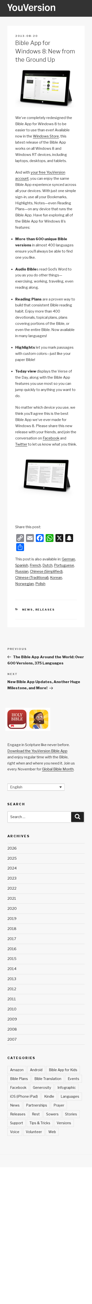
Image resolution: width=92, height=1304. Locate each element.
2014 (11, 969)
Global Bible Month (58, 769)
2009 (12, 1019)
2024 (12, 868)
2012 (11, 989)
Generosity (42, 1087)
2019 (11, 918)
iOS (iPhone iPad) (24, 1096)
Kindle (49, 1096)
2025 (12, 858)
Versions (64, 1123)
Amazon (17, 1070)
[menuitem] (68, 559)
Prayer (58, 1105)
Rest (36, 1114)
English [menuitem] (16, 787)
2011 (11, 999)
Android (36, 1070)
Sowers (52, 1114)
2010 (11, 1009)
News (27, 609)
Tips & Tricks (39, 1123)
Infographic (66, 1087)
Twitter (21, 444)
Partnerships (36, 1105)
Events (73, 1079)
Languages (70, 1096)
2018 (11, 929)
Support (16, 1123)
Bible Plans (19, 1079)
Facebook (51, 438)
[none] (36, 787)
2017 (11, 939)
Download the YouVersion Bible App (37, 751)
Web (52, 1132)
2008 (12, 1029)
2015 (11, 959)
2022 (11, 888)
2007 (12, 1039)
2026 (12, 848)
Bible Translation (47, 1079)
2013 (11, 979)
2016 (11, 949)
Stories (71, 1114)
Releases (45, 609)
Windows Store (46, 136)
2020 (12, 908)
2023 (11, 878)
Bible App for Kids (63, 1070)
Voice (14, 1132)
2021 (11, 898)
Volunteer (34, 1132)
